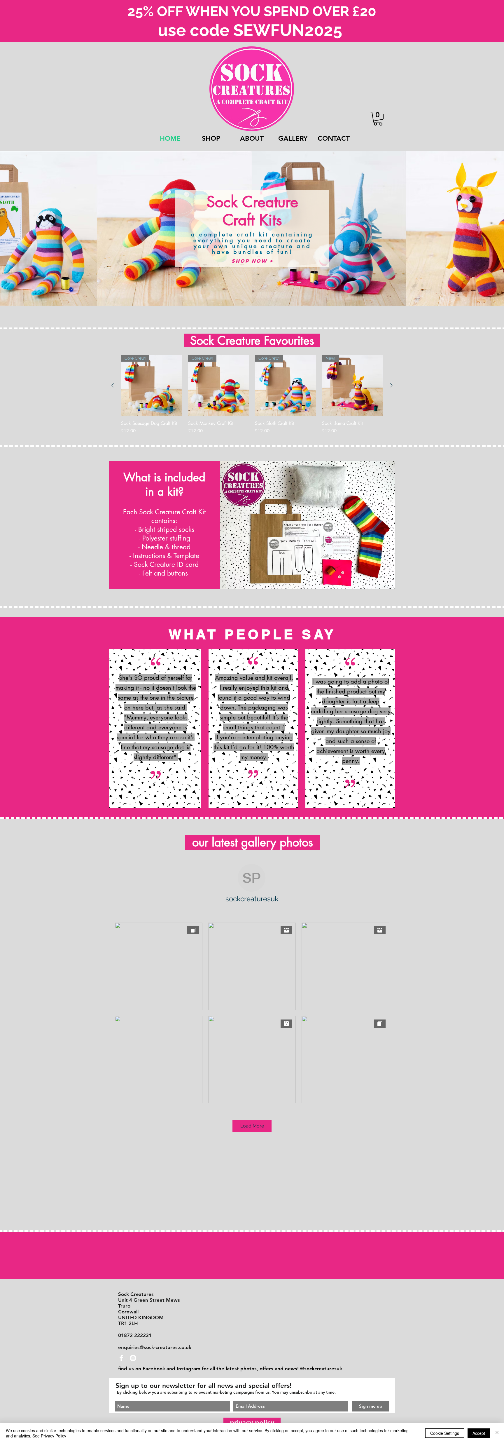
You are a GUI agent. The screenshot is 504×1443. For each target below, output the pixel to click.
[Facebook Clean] (121, 1358)
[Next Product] (391, 385)
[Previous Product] (112, 385)
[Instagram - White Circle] (133, 1358)
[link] (378, 119)
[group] (252, 397)
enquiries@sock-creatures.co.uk (154, 1347)
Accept (479, 1433)
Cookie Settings (444, 1433)
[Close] (497, 1433)
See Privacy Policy (49, 1436)
